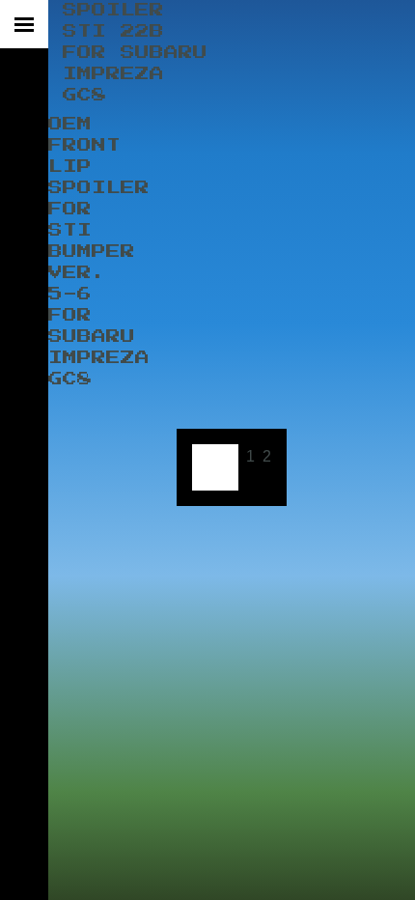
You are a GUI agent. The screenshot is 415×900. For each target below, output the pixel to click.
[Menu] (24, 24)
